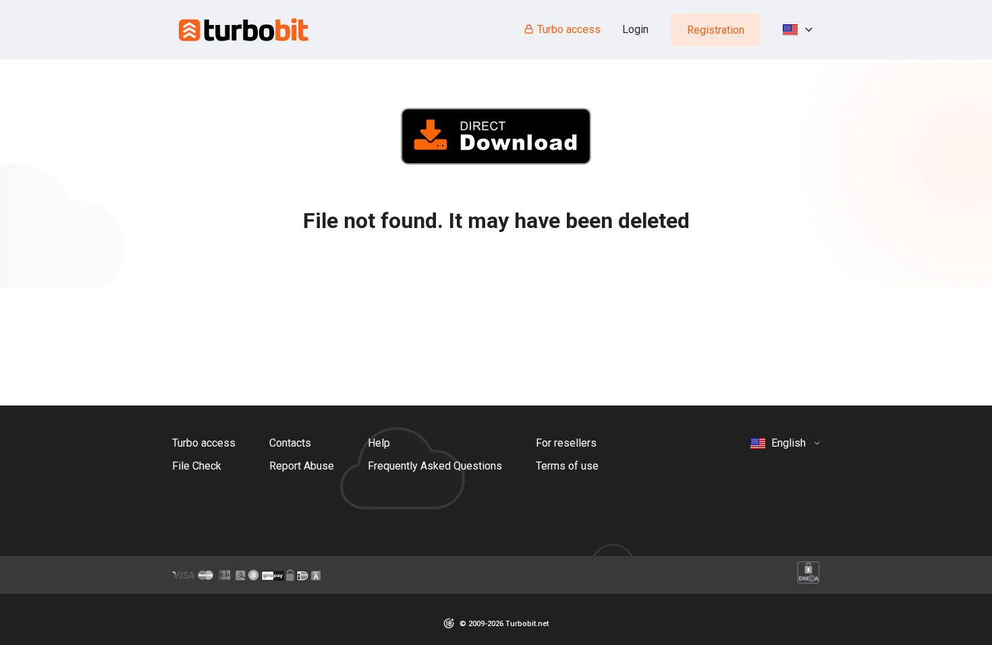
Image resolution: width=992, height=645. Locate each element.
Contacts (290, 443)
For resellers (566, 443)
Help (379, 443)
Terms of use (567, 465)
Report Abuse (301, 465)
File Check (196, 465)
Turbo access (569, 29)
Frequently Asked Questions (435, 465)
